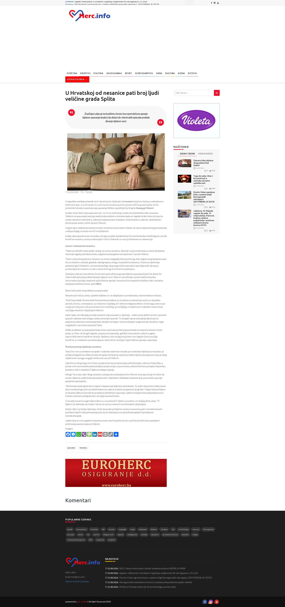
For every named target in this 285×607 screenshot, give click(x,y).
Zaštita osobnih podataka (77, 581)
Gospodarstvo (144, 73)
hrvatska (94, 529)
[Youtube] (218, 3)
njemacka (143, 529)
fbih (90, 540)
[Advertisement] (142, 48)
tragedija (122, 529)
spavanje (71, 448)
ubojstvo (155, 534)
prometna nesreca (170, 534)
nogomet (100, 540)
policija (144, 534)
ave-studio (82, 601)
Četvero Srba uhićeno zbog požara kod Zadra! (203, 162)
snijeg (195, 534)
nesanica (83, 448)
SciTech (192, 73)
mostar (112, 529)
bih (103, 529)
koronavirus (81, 529)
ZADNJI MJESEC (205, 153)
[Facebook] (211, 3)
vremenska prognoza (76, 540)
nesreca (196, 529)
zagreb (120, 534)
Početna (72, 73)
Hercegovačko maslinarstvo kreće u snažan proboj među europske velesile (155, 582)
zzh (173, 529)
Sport (128, 73)
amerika (185, 534)
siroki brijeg (183, 529)
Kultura (170, 73)
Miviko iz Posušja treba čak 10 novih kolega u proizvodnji (147, 586)
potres (96, 534)
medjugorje (132, 534)
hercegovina (208, 529)
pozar (80, 534)
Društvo (85, 73)
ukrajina (164, 529)
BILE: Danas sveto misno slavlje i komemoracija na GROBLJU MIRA (152, 568)
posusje (70, 534)
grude (69, 529)
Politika (98, 73)
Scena (181, 73)
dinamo (154, 529)
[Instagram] (214, 3)
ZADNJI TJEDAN (187, 153)
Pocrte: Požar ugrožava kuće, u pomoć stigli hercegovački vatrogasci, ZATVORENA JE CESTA (117, 2)
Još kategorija (76, 79)
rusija (132, 529)
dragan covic (108, 534)
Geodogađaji (114, 73)
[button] (164, 136)
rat (88, 534)
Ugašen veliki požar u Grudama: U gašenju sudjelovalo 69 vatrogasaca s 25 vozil (158, 573)
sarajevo (111, 540)
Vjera (159, 73)
